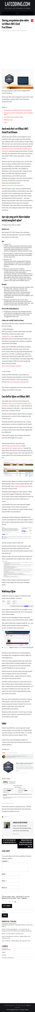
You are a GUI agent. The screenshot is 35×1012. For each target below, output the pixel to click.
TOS (8, 1009)
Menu (17, 13)
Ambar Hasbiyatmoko (21, 30)
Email (4, 881)
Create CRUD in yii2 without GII (15, 933)
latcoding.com (17, 4)
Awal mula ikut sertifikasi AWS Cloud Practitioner (18, 110)
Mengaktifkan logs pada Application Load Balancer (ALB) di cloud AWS (25, 844)
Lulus (5, 122)
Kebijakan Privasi (6, 949)
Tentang (4, 955)
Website (4, 887)
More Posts (16, 834)
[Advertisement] (17, 51)
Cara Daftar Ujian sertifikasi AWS (13, 117)
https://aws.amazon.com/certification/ (12, 185)
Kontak (3, 952)
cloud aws (6, 816)
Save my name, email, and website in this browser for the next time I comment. (16, 897)
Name (4, 874)
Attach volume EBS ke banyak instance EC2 (9, 841)
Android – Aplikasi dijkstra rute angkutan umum (18, 940)
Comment (5, 861)
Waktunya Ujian (8, 120)
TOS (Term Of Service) (8, 957)
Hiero (28, 1005)
